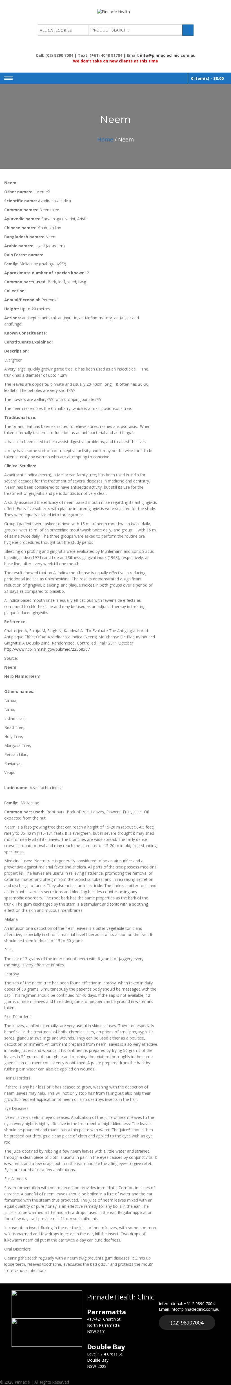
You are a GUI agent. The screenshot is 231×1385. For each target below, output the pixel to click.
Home (105, 139)
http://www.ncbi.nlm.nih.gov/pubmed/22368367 (47, 649)
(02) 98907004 (187, 1322)
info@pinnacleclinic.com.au (168, 55)
